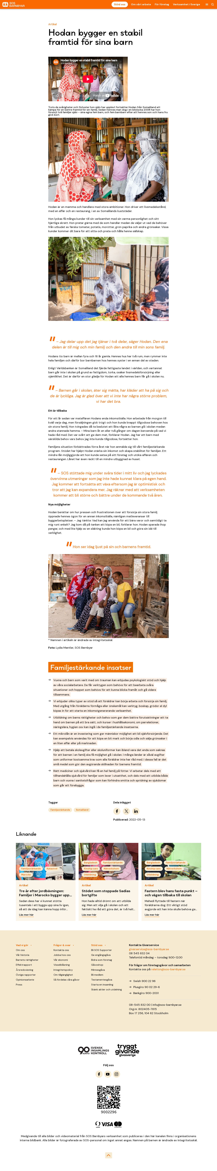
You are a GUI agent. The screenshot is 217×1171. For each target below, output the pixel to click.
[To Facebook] (99, 1074)
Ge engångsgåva (101, 955)
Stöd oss (119, 4)
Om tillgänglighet (63, 974)
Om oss (20, 950)
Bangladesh (90, 862)
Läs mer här (26, 914)
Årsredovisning (24, 970)
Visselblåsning (62, 964)
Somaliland (82, 809)
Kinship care (91, 868)
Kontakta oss (61, 950)
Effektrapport (24, 964)
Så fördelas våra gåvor (67, 979)
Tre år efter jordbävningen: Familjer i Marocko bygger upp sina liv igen (44, 895)
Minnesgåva (98, 970)
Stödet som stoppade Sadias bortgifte (106, 893)
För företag (162, 4)
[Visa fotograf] (165, 198)
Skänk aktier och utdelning (106, 989)
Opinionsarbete (25, 979)
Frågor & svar (62, 945)
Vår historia (22, 955)
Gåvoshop (97, 964)
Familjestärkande (60, 809)
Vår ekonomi (61, 960)
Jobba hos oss (62, 955)
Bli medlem (97, 974)
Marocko (26, 874)
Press (19, 984)
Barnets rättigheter (27, 960)
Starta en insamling (102, 984)
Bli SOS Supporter (101, 950)
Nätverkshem (111, 868)
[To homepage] (13, 4)
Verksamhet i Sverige (186, 4)
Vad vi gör (22, 945)
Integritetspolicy (63, 970)
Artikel (52, 24)
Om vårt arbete (141, 4)
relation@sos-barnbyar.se (168, 969)
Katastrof (52, 868)
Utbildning (90, 874)
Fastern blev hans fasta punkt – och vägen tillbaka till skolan (171, 893)
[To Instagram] (116, 1074)
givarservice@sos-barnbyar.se (149, 949)
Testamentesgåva (101, 979)
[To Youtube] (107, 1074)
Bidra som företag (101, 960)
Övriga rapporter (26, 974)
